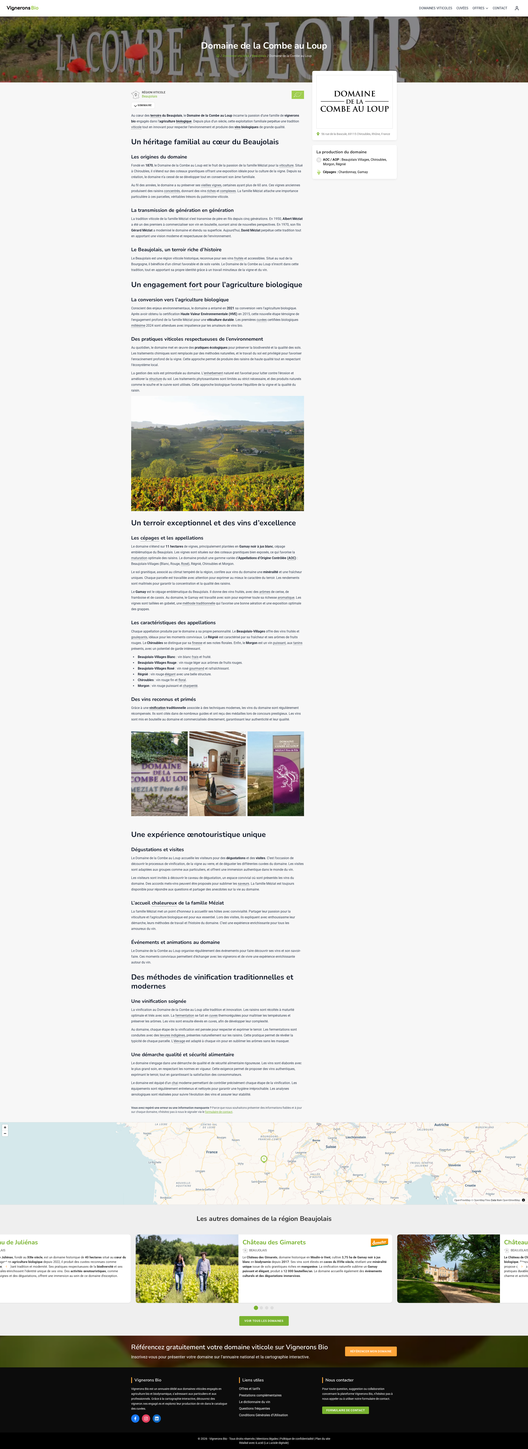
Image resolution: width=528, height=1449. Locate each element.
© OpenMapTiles (480, 1200)
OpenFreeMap (462, 1200)
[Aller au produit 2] (261, 1307)
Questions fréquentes (254, 1408)
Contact (500, 8)
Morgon (328, 164)
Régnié (341, 164)
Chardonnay (347, 172)
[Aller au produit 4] (272, 1307)
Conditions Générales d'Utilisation (263, 1415)
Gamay (362, 172)
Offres (478, 8)
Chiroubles (378, 160)
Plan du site (322, 1438)
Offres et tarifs (249, 1389)
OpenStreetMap (511, 1200)
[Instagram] (146, 1418)
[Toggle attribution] (523, 1200)
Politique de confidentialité (297, 1438)
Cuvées (462, 8)
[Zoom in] (5, 1127)
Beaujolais (259, 56)
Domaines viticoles (435, 8)
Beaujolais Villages (355, 160)
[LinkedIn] (157, 1418)
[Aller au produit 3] (266, 1307)
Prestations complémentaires (260, 1395)
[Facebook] (135, 1418)
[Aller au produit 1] (256, 1308)
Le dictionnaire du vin (254, 1402)
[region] (264, 1163)
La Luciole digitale (276, 1442)
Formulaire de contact (345, 1410)
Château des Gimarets (274, 1242)
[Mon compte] (516, 8)
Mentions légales (267, 1438)
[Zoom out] (5, 1133)
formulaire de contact (218, 1111)
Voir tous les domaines (263, 1320)
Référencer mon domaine (371, 1351)
